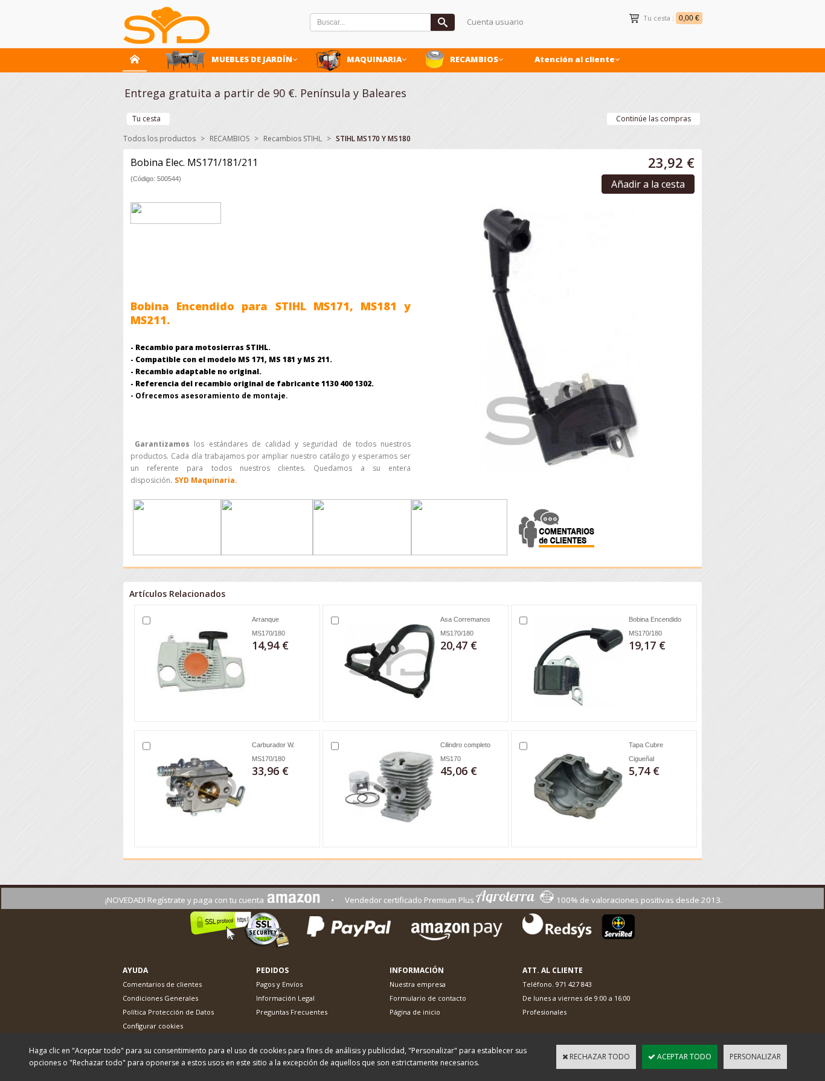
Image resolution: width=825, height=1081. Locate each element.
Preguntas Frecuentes (291, 1011)
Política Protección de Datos (168, 1011)
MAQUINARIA (374, 59)
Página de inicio (415, 1011)
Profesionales (544, 1011)
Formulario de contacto (428, 998)
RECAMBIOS (474, 59)
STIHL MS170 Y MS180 (373, 138)
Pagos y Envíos (279, 984)
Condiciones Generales (160, 998)
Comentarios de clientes (162, 984)
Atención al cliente (574, 59)
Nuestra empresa (418, 984)
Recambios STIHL (292, 138)
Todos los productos (159, 138)
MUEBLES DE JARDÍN (251, 59)
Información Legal (285, 998)
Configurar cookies (153, 1025)
